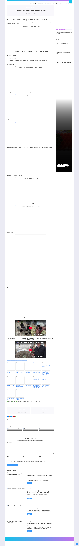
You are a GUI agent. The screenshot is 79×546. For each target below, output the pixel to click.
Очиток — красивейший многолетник (45, 386)
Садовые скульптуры (10, 385)
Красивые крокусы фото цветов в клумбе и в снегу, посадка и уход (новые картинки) (46, 373)
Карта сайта (9, 539)
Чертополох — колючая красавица (64, 62)
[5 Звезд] (27, 401)
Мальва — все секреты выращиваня (20, 399)
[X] (12, 416)
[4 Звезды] (23, 401)
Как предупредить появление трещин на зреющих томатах (36, 386)
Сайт (40, 456)
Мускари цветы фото (28, 385)
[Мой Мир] (11, 416)
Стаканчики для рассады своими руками (62, 166)
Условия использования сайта (23, 539)
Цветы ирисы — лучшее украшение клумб (28, 372)
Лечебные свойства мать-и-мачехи (35, 410)
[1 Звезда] (9, 401)
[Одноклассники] (9, 416)
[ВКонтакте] (8, 416)
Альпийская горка (60, 58)
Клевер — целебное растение (10, 372)
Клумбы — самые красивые (62, 43)
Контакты (14, 539)
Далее (29, 483)
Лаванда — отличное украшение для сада (19, 372)
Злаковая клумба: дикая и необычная (38, 508)
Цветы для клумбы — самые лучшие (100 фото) (11, 410)
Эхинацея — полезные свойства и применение (17, 360)
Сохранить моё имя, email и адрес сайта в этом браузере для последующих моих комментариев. (27, 461)
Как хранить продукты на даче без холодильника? (46, 426)
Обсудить (34, 13)
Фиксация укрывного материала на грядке (29, 426)
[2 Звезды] (14, 401)
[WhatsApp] (15, 416)
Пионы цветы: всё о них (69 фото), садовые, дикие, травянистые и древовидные (40, 476)
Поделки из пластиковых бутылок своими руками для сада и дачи (14, 426)
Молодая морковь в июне (10, 399)
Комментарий (10, 442)
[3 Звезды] (18, 401)
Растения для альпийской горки (63, 48)
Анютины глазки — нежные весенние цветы (37, 372)
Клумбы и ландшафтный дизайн (15, 3)
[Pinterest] (14, 416)
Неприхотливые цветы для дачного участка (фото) (39, 524)
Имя (8, 456)
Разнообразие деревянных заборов (19, 386)
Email (24, 456)
